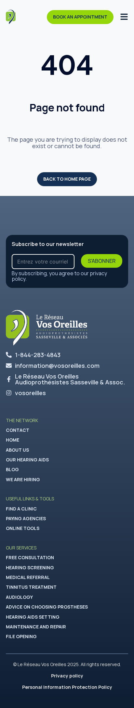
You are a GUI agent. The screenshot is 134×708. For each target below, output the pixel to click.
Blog (12, 469)
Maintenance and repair (36, 627)
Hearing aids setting (33, 617)
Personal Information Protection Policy (67, 687)
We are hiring (23, 479)
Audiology (19, 597)
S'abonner (101, 260)
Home (12, 440)
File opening (21, 636)
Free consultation (30, 557)
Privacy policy (67, 676)
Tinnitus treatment (31, 587)
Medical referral (28, 577)
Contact (17, 430)
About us (17, 450)
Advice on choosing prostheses (47, 607)
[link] (67, 379)
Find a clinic (21, 509)
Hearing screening (30, 567)
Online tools (22, 528)
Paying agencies (26, 518)
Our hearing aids (27, 460)
